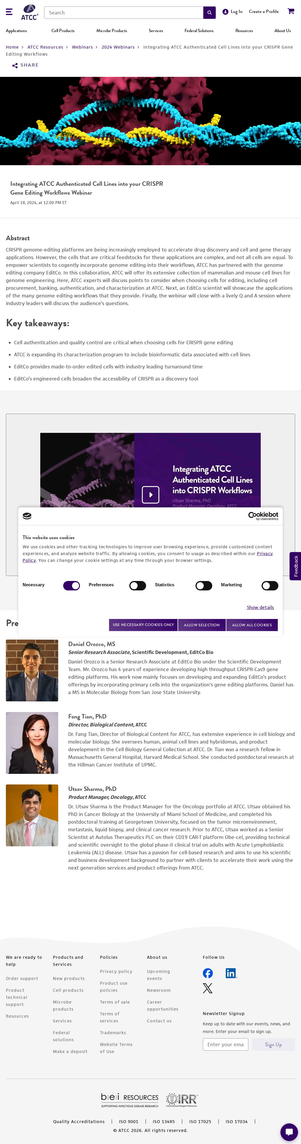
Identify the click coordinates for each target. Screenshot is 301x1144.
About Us (283, 30)
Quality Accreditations (79, 1121)
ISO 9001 (128, 1121)
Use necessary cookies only (143, 625)
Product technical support (16, 997)
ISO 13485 (164, 1121)
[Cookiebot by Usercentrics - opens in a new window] (252, 516)
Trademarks (113, 1032)
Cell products (68, 990)
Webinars (82, 47)
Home (12, 47)
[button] (209, 12)
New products (69, 978)
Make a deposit (70, 1051)
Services (156, 30)
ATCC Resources (45, 47)
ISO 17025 (200, 1121)
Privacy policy (116, 971)
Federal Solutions (199, 30)
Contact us (159, 1021)
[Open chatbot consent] (289, 1132)
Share (30, 65)
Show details (260, 607)
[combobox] (123, 12)
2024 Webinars (118, 47)
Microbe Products (111, 30)
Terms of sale (115, 1002)
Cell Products (62, 30)
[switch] (137, 585)
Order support (22, 978)
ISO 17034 (237, 1121)
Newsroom (159, 990)
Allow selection (202, 625)
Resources (244, 30)
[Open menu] (9, 12)
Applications (16, 30)
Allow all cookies (252, 625)
